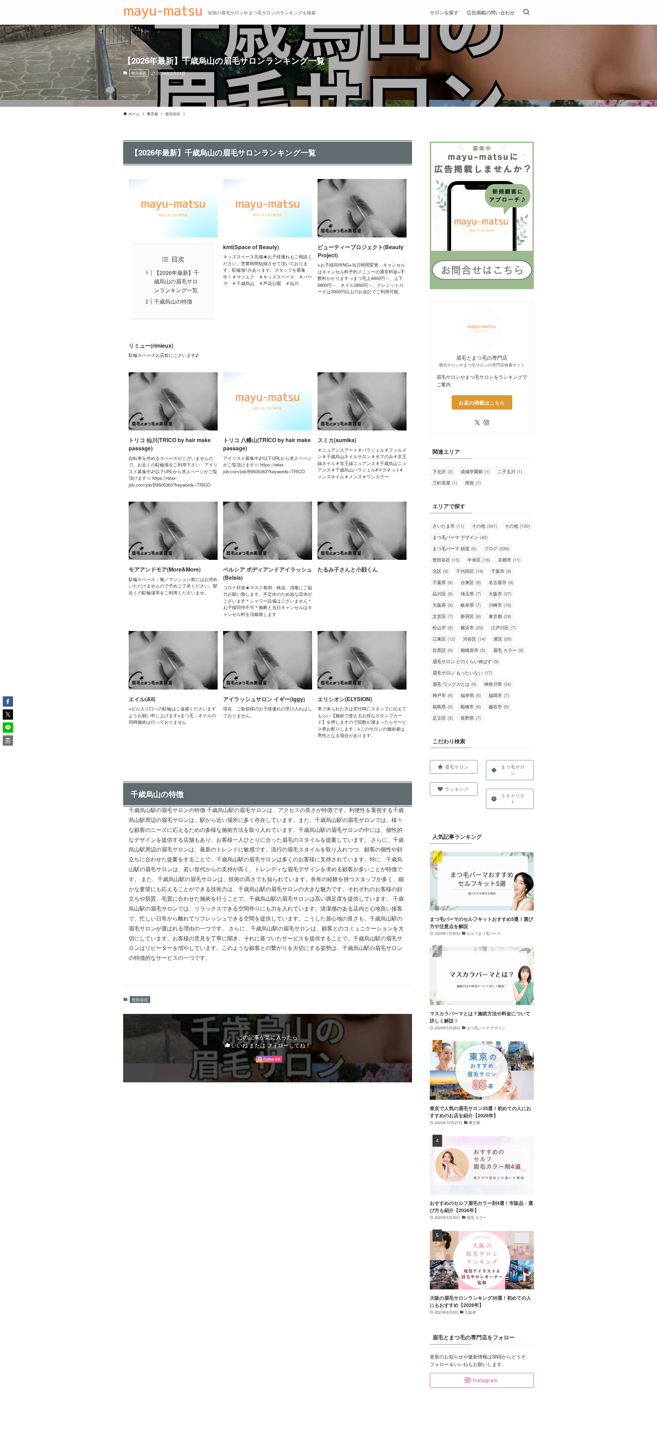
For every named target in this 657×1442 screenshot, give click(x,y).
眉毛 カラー (508, 650)
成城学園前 (475, 471)
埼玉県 (471, 593)
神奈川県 (497, 684)
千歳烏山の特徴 (173, 301)
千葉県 (443, 582)
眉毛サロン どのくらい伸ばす (466, 661)
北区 (440, 571)
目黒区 (443, 650)
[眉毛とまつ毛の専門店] (162, 12)
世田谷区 (138, 73)
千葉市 (501, 571)
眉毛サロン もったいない (462, 672)
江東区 (444, 638)
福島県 (443, 706)
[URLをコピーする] (8, 740)
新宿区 (471, 616)
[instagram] (486, 422)
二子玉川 (510, 471)
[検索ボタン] (526, 12)
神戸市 (443, 695)
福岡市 (499, 695)
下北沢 (443, 471)
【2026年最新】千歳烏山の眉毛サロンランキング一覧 (176, 281)
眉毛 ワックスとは (454, 684)
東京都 (500, 616)
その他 (484, 526)
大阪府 (443, 605)
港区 (502, 638)
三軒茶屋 (445, 482)
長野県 (471, 717)
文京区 (443, 616)
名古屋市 (501, 582)
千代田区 (469, 571)
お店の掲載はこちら (482, 402)
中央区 (478, 559)
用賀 (473, 482)
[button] (8, 701)
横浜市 (472, 627)
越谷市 (499, 706)
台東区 (471, 582)
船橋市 (471, 706)
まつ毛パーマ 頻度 (454, 548)
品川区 (443, 593)
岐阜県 (471, 605)
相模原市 (473, 650)
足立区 (443, 717)
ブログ (496, 548)
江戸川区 (503, 627)
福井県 (471, 695)
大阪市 (500, 593)
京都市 (509, 559)
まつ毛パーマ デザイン (460, 537)
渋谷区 (474, 638)
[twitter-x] (477, 422)
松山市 (443, 627)
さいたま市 (448, 526)
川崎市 (500, 605)
